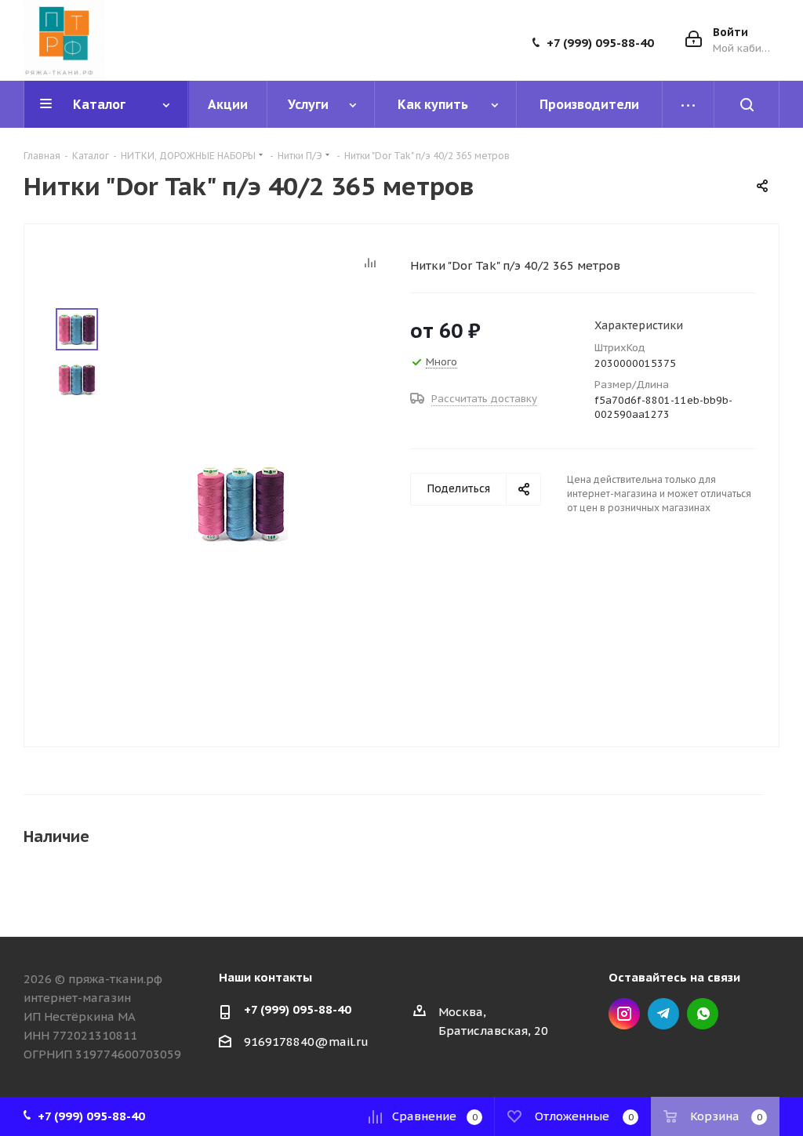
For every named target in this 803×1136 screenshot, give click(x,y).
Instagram (624, 1013)
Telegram (663, 1013)
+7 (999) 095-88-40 (600, 43)
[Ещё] (688, 104)
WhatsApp (702, 1013)
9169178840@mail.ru (306, 1041)
